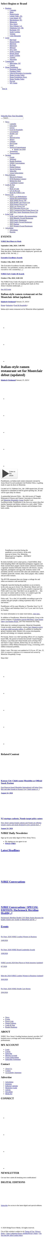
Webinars (13, 159)
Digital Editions (15, 167)
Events (12, 157)
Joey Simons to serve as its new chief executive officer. (22, 628)
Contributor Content (16, 183)
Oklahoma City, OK (17, 28)
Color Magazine (15, 36)
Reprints (12, 232)
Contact (8, 1071)
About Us (8, 1069)
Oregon (12, 65)
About (12, 187)
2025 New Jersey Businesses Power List (24, 212)
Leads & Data (10, 185)
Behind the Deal (15, 181)
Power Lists (9, 195)
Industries (9, 305)
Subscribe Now (6, 116)
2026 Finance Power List (18, 204)
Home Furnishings (11, 67)
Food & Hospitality (16, 130)
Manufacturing (15, 137)
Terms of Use (29, 1231)
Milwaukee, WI (15, 63)
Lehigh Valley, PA (16, 16)
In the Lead (9, 214)
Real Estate (13, 143)
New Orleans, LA (16, 26)
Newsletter (9, 1092)
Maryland (13, 40)
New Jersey (14, 24)
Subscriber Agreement (13, 1059)
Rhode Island (14, 53)
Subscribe (13, 171)
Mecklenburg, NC (16, 20)
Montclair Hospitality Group (13, 500)
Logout (7, 1051)
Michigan (13, 44)
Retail (12, 145)
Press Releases (10, 175)
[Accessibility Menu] (2, 87)
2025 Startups (14, 224)
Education (13, 126)
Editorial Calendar (11, 1086)
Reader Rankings (16, 161)
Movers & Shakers (16, 177)
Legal (7, 38)
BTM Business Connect (18, 179)
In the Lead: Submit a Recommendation (23, 216)
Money (12, 139)
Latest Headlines (10, 850)
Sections (8, 155)
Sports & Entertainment (18, 147)
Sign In (4, 89)
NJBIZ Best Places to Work (11, 241)
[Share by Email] (21, 466)
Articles (8, 1090)
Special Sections (15, 169)
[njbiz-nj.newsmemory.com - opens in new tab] (10, 1202)
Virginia (12, 34)
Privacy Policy (10, 843)
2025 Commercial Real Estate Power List (24, 210)
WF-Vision (13, 83)
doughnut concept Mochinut (24, 619)
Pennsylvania (14, 14)
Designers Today (15, 69)
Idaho (12, 12)
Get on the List (15, 191)
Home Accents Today (17, 75)
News (7, 122)
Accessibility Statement (13, 1073)
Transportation (15, 153)
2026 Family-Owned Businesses (21, 222)
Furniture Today (15, 71)
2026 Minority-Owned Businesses (21, 218)
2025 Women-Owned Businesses (21, 226)
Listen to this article (12, 473)
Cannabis (13, 124)
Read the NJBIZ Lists (17, 193)
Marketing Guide (11, 1088)
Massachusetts (14, 42)
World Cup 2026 (20, 149)
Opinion (12, 141)
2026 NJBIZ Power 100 (18, 200)
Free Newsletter (17, 116)
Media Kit (8, 1094)
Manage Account (11, 1055)
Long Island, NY (15, 18)
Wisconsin (13, 59)
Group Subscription (16, 173)
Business (8, 8)
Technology (14, 151)
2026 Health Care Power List (20, 202)
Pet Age (12, 81)
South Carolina (15, 32)
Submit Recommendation (18, 198)
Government (14, 132)
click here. (36, 614)
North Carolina (15, 51)
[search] (2, 118)
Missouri (13, 48)
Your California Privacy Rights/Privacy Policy (22, 1233)
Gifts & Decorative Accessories (20, 73)
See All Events (6, 289)
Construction (9, 61)
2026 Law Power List (17, 206)
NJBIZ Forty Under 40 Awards (12, 274)
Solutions (8, 1084)
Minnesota (13, 22)
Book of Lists (14, 189)
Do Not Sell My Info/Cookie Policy (21, 1234)
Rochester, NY (15, 30)
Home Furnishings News (18, 77)
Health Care (14, 134)
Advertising (9, 228)
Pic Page (13, 165)
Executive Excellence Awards (11, 258)
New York (13, 49)
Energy (12, 128)
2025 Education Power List (19, 208)
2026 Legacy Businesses (18, 220)
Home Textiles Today (17, 79)
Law (11, 136)
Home (3, 305)
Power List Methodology (18, 196)
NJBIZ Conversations (17, 163)
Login (7, 1050)
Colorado (13, 10)
